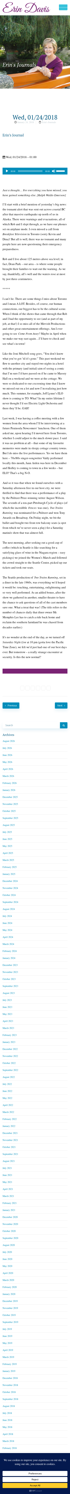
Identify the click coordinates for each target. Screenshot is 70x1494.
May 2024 (7, 930)
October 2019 (9, 1315)
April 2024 (8, 937)
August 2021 (9, 1161)
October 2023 (9, 979)
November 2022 (10, 1056)
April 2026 (8, 769)
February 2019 (10, 1364)
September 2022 (10, 1070)
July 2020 (7, 1252)
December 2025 (10, 797)
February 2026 (10, 783)
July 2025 (7, 832)
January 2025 (9, 874)
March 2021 (8, 1196)
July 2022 (7, 1084)
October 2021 (9, 1147)
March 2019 (8, 1357)
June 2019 (7, 1336)
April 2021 (8, 1189)
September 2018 (10, 1399)
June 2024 (7, 923)
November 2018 (10, 1385)
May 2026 (7, 762)
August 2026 (9, 741)
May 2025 (7, 846)
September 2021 (10, 1154)
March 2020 (8, 1280)
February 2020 (10, 1287)
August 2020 (9, 1245)
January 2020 (9, 1294)
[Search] (63, 725)
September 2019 (10, 1322)
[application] (35, 171)
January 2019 (9, 1371)
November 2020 (10, 1224)
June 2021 (7, 1175)
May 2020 (7, 1266)
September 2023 (10, 986)
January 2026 (9, 790)
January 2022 (9, 1126)
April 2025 (8, 853)
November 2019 (10, 1308)
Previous (12, 705)
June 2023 (7, 1007)
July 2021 (7, 1168)
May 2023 (7, 1014)
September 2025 (10, 818)
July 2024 (7, 916)
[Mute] (53, 171)
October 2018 (9, 1392)
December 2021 (10, 1133)
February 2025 (10, 867)
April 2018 (8, 1434)
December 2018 (10, 1378)
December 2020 (10, 1217)
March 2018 (8, 1441)
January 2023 (9, 1042)
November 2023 (10, 972)
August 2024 (9, 909)
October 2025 (9, 811)
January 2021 (9, 1210)
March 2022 (8, 1112)
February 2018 (10, 1448)
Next (60, 705)
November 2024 (10, 888)
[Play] (7, 171)
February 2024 (10, 951)
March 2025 (8, 860)
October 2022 (9, 1063)
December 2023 (10, 965)
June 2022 (7, 1091)
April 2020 (8, 1273)
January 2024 (9, 958)
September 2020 (10, 1238)
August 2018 (9, 1406)
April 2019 (8, 1350)
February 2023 (10, 1035)
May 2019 (7, 1343)
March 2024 (8, 944)
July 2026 (7, 748)
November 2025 (10, 804)
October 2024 (9, 895)
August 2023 (9, 993)
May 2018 (7, 1427)
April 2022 (8, 1105)
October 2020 (9, 1231)
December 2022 (10, 1049)
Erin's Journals (49, 122)
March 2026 (8, 776)
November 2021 (10, 1140)
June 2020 (7, 1259)
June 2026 (7, 755)
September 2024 (10, 902)
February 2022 (10, 1119)
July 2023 (7, 1000)
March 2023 (8, 1028)
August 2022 (9, 1077)
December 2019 (10, 1301)
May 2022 (7, 1098)
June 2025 (7, 839)
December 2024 (10, 881)
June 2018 (7, 1420)
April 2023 (8, 1021)
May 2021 (7, 1182)
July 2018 (7, 1413)
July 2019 (7, 1329)
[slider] (61, 171)
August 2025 (9, 825)
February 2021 (10, 1203)
